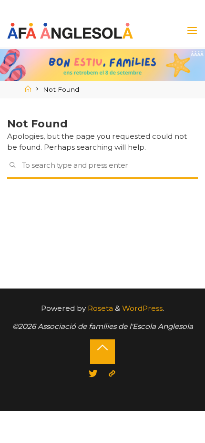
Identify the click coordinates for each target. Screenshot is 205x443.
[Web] (112, 374)
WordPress (142, 308)
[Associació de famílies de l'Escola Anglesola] (70, 30)
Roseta (99, 308)
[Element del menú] (93, 374)
